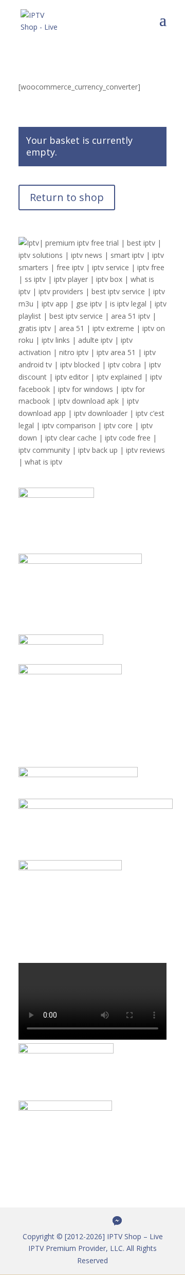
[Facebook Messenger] (117, 1220)
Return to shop (67, 197)
